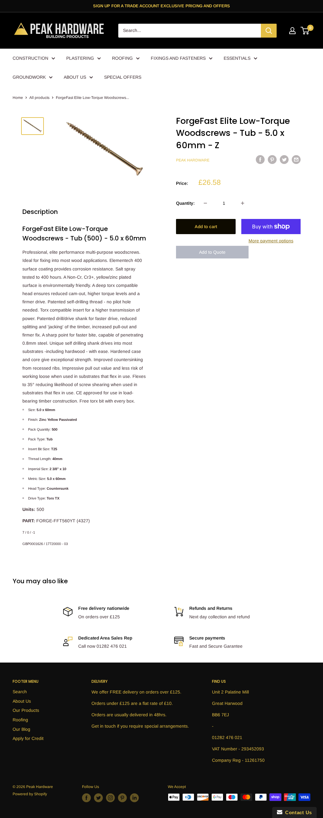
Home (18, 97)
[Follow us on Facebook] (86, 797)
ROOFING (122, 58)
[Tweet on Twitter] (284, 159)
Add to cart (206, 226)
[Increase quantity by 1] (242, 203)
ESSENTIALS (237, 58)
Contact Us (297, 812)
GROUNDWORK (29, 77)
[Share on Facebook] (260, 159)
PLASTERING (80, 58)
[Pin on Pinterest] (272, 159)
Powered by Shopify (30, 794)
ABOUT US (75, 77)
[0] (305, 30)
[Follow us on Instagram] (110, 797)
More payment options (271, 240)
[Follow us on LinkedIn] (134, 797)
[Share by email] (296, 159)
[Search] (269, 31)
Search (20, 691)
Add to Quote (212, 252)
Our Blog (21, 729)
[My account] (292, 30)
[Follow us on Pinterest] (122, 797)
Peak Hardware (192, 160)
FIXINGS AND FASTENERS (178, 58)
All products (39, 97)
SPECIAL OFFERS (122, 77)
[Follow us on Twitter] (98, 797)
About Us (22, 701)
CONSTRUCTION (30, 58)
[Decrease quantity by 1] (205, 203)
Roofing (20, 719)
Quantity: (185, 203)
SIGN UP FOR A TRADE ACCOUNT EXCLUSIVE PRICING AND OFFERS (161, 5)
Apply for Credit (28, 738)
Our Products (26, 710)
